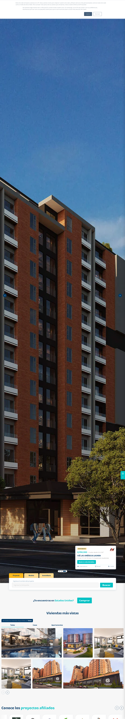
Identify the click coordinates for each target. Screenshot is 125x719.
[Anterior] (3, 692)
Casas (35, 625)
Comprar (84, 600)
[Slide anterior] (5, 295)
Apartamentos (57, 625)
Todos (30, 620)
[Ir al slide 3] (65, 571)
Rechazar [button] (97, 14)
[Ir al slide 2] (62, 571)
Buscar (106, 585)
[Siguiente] (7, 692)
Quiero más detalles (86, 562)
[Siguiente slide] (120, 295)
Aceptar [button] (88, 14)
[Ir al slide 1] (59, 571)
